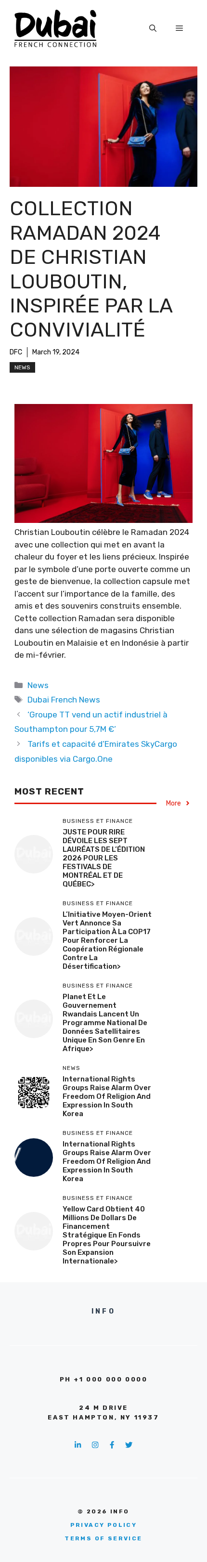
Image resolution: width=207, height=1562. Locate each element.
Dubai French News (63, 699)
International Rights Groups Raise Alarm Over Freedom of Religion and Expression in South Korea (107, 1096)
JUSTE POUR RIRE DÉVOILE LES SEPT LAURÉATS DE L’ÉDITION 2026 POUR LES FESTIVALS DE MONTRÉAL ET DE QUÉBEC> (104, 858)
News (22, 367)
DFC (16, 352)
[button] (153, 28)
